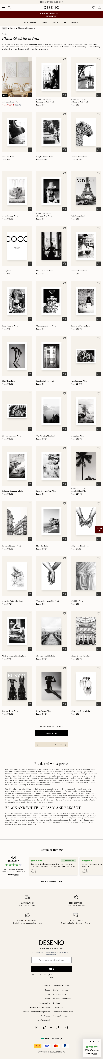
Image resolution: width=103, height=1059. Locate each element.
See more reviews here (51, 881)
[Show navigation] (4, 8)
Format (55, 22)
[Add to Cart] (30, 95)
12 (61, 744)
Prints (12, 28)
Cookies (56, 1003)
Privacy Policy (48, 975)
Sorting (74, 22)
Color (44, 22)
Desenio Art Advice (61, 986)
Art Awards (45, 1016)
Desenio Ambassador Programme (36, 1012)
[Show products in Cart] (99, 8)
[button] (92, 1048)
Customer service (60, 990)
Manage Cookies (60, 1016)
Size (64, 22)
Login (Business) (43, 1020)
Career (47, 999)
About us (46, 986)
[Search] (9, 8)
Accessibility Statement (40, 1007)
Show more (51, 733)
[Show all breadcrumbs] (4, 28)
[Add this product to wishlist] (30, 59)
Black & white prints (26, 28)
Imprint (47, 994)
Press (47, 990)
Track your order (60, 994)
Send (51, 969)
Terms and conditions (62, 999)
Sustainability (44, 1003)
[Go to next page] (65, 744)
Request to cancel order (63, 1012)
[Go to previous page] (37, 744)
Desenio (58, 1052)
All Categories (30, 22)
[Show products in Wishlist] (93, 8)
